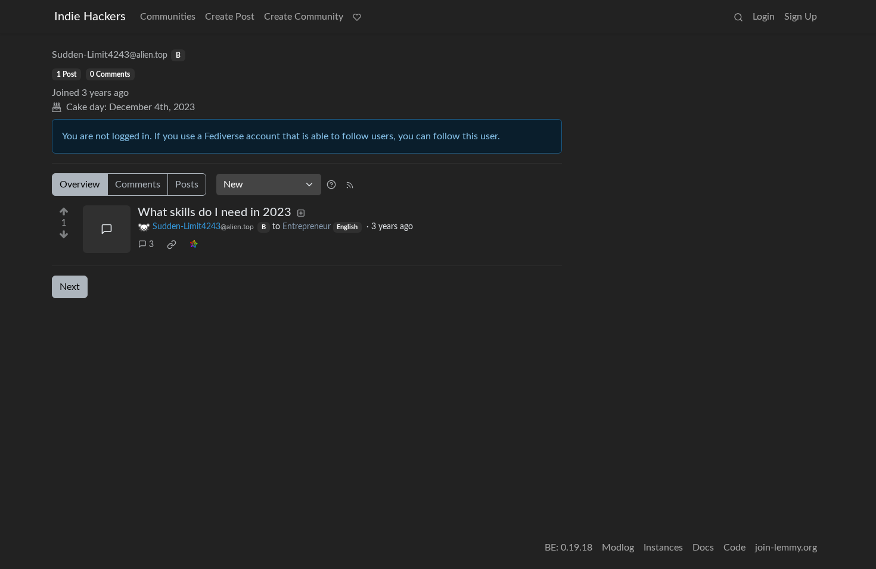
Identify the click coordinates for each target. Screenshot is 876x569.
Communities (167, 16)
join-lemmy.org (786, 547)
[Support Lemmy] (357, 17)
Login (764, 16)
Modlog (618, 547)
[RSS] (350, 184)
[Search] (738, 17)
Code (734, 547)
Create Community (303, 16)
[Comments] (107, 229)
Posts (186, 184)
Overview (80, 184)
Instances (663, 547)
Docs (703, 547)
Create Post (229, 16)
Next (70, 287)
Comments (137, 184)
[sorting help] (331, 184)
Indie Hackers (90, 17)
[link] (171, 244)
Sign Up (800, 16)
